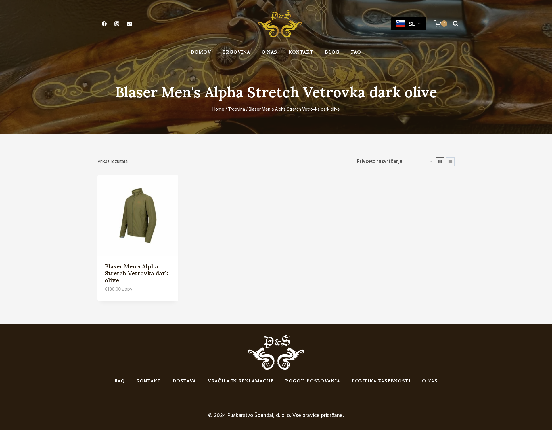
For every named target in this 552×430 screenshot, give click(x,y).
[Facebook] (104, 24)
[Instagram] (117, 24)
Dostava (184, 381)
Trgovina (236, 52)
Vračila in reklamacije (241, 381)
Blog (332, 52)
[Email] (129, 24)
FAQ (356, 52)
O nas (269, 52)
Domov (201, 52)
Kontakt (301, 52)
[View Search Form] (455, 23)
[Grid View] (440, 161)
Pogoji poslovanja (312, 381)
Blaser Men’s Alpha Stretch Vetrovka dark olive (136, 273)
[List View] (450, 161)
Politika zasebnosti (381, 381)
